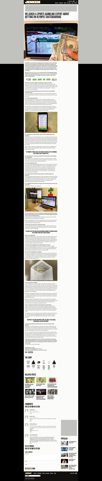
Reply (30, 413)
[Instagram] (71, 1)
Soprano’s (30, 110)
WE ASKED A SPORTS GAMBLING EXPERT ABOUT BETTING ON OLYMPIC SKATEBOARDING (47, 15)
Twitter (45, 350)
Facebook (40, 348)
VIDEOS (65, 3)
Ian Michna (34, 19)
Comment (27, 453)
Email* (26, 464)
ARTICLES (56, 3)
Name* (26, 461)
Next (37, 406)
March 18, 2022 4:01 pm (33, 410)
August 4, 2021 (28, 19)
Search (26, 476)
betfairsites (37, 430)
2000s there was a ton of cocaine (44, 247)
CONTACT (75, 3)
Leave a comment (29, 452)
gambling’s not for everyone (34, 72)
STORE (55, 473)
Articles (30, 352)
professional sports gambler (44, 73)
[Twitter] (69, 1)
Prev (28, 406)
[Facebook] (68, 1)
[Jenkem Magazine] (33, 2)
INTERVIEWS (61, 3)
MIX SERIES (69, 3)
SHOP (72, 3)
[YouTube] (73, 1)
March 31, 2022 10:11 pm (34, 417)
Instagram (40, 350)
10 (43, 19)
